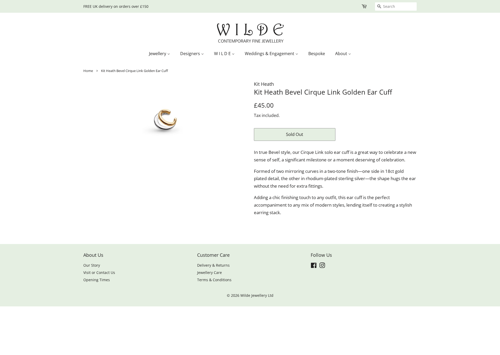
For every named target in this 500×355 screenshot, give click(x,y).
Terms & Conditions (214, 279)
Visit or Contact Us (99, 272)
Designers (190, 53)
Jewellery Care (209, 272)
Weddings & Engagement (270, 53)
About (341, 53)
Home (88, 70)
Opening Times (96, 279)
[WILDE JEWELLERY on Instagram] (322, 266)
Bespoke (316, 53)
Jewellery (158, 53)
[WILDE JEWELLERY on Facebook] (314, 266)
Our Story (91, 265)
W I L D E (223, 53)
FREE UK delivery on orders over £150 (115, 6)
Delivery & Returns (213, 265)
